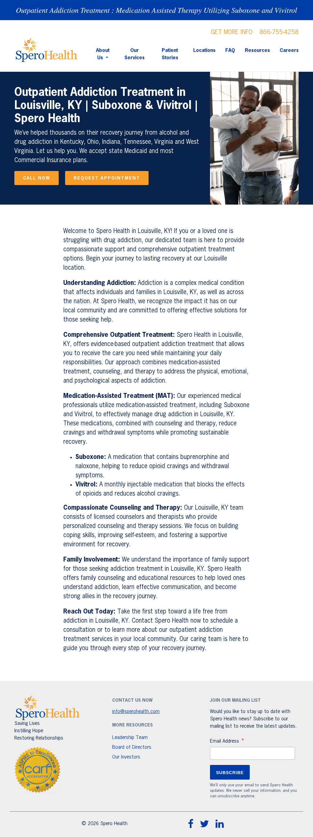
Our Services (134, 54)
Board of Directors (131, 747)
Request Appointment (107, 178)
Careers (289, 50)
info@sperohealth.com (136, 711)
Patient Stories (170, 54)
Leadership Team (130, 737)
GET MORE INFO (231, 32)
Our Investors (126, 757)
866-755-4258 (279, 32)
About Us (102, 54)
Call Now (36, 178)
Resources (257, 50)
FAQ (230, 50)
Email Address (227, 742)
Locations (204, 50)
